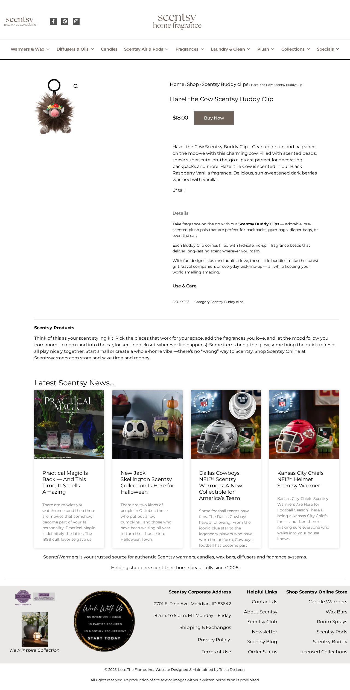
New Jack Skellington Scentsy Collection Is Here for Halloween (147, 482)
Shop (193, 84)
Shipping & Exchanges (205, 627)
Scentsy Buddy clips (225, 84)
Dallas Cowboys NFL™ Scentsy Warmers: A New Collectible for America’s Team (220, 485)
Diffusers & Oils (73, 49)
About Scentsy (260, 612)
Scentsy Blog (262, 641)
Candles (109, 49)
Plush (263, 49)
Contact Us (264, 601)
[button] (76, 86)
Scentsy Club (262, 621)
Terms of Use (216, 651)
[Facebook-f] (53, 21)
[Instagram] (76, 21)
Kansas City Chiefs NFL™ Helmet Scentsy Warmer (300, 479)
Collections (293, 49)
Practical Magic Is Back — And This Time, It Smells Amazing (65, 482)
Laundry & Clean (228, 49)
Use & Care (185, 286)
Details (180, 213)
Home (177, 84)
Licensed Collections (323, 651)
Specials (325, 49)
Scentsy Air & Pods (143, 49)
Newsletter (264, 631)
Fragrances (187, 49)
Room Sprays (332, 621)
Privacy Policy (214, 639)
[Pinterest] (64, 21)
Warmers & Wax (27, 49)
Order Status (262, 651)
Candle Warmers (327, 601)
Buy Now (214, 118)
